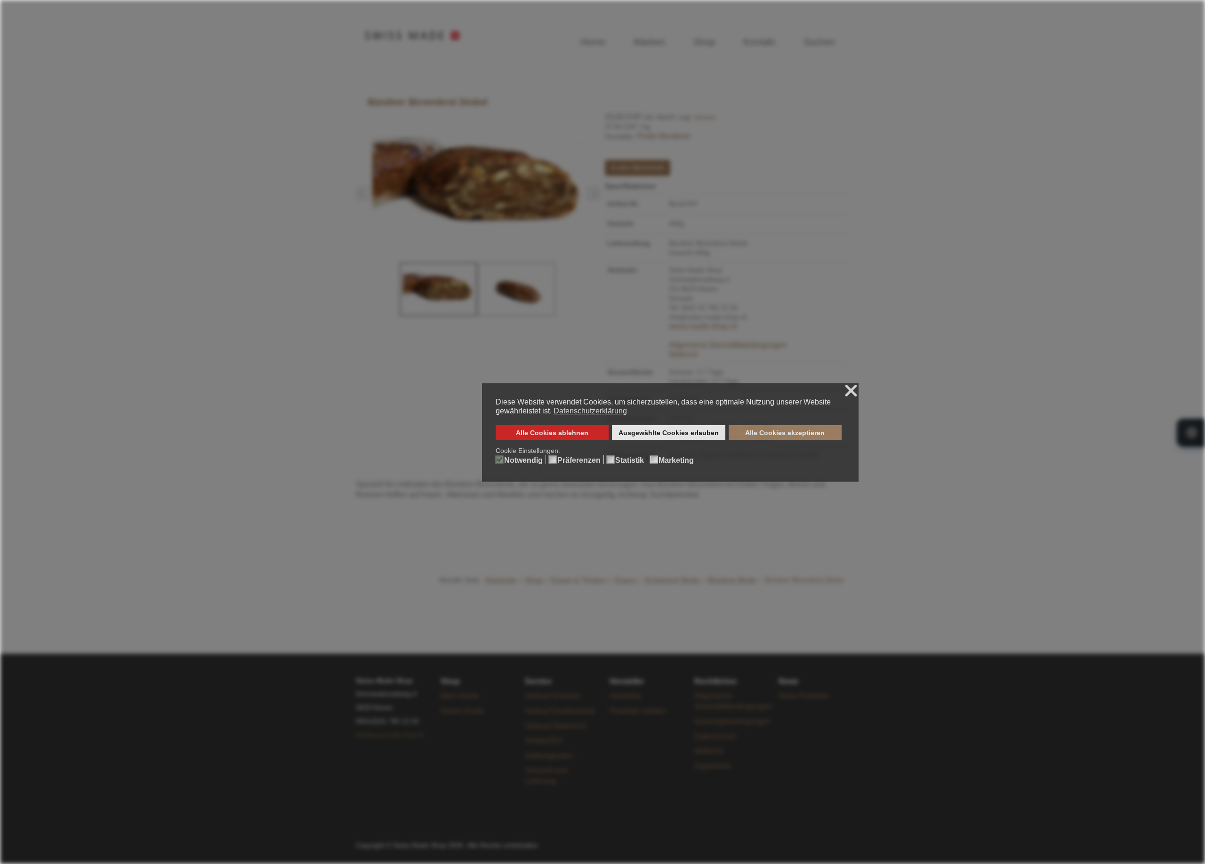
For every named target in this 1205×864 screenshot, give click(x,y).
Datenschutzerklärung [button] (590, 411)
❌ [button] (851, 391)
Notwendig (523, 460)
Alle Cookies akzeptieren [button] (785, 432)
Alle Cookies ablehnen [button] (552, 432)
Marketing (676, 460)
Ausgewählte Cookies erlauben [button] (669, 432)
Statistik (629, 460)
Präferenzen (579, 460)
